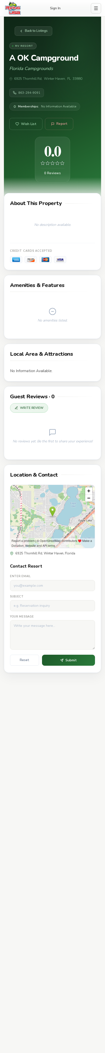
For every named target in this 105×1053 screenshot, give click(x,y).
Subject (17, 596)
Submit (71, 660)
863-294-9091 (29, 93)
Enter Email (20, 576)
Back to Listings (36, 31)
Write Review (31, 408)
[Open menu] (96, 8)
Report (61, 123)
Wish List (28, 124)
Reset (24, 660)
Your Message (22, 616)
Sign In (55, 8)
